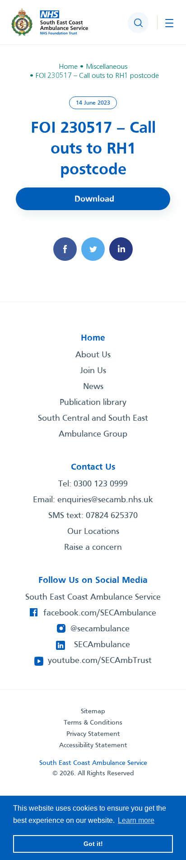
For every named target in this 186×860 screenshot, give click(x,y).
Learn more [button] (136, 820)
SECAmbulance (102, 645)
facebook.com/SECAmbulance (99, 613)
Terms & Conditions (93, 723)
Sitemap (93, 711)
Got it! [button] (93, 843)
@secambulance (100, 629)
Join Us (93, 371)
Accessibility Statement (93, 745)
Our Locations (93, 532)
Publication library (93, 403)
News (93, 387)
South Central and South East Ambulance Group (93, 426)
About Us (93, 355)
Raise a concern (93, 547)
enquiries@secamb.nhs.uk (105, 500)
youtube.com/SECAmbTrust (100, 661)
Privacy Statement (93, 734)
